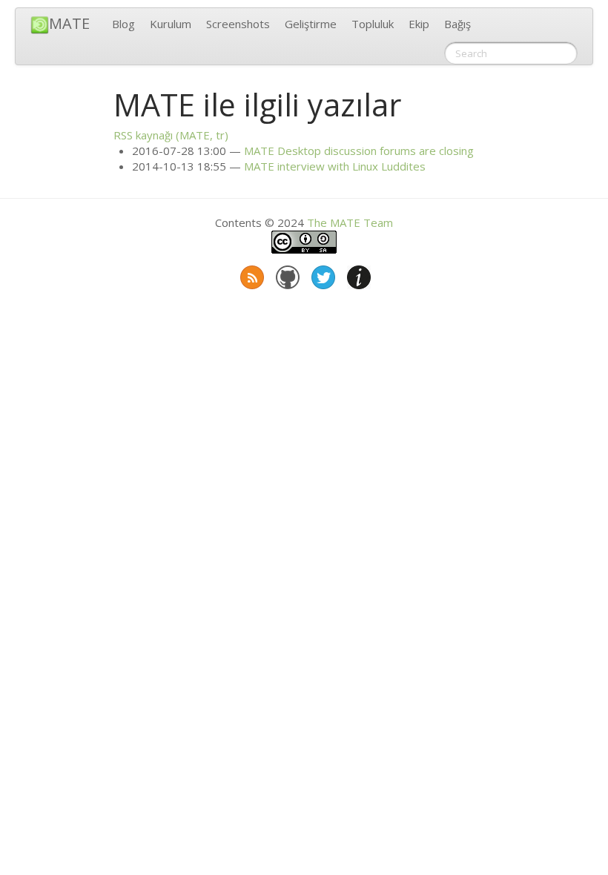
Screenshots (238, 23)
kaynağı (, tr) (170, 135)
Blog (123, 23)
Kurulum (170, 23)
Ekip (419, 23)
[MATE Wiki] (357, 274)
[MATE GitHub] (286, 274)
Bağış (457, 23)
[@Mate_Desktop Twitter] (321, 274)
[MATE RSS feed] (250, 274)
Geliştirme (311, 23)
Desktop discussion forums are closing (359, 150)
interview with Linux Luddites (335, 166)
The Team (350, 222)
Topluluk (372, 23)
